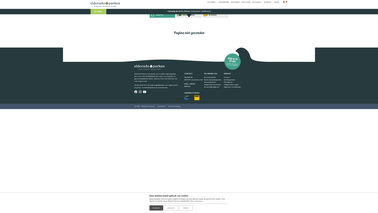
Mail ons (187, 86)
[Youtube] (144, 92)
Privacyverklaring (174, 106)
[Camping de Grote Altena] (105, 4)
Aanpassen (171, 208)
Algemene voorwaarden (232, 87)
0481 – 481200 (189, 84)
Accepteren (156, 208)
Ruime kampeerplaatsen (212, 80)
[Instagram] (140, 92)
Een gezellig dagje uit (211, 87)
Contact (227, 77)
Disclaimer (161, 106)
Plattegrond (228, 82)
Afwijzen (186, 208)
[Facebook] (135, 92)
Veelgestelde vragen (231, 84)
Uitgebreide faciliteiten (212, 84)
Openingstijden (229, 80)
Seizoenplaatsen (210, 82)
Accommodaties (210, 77)
